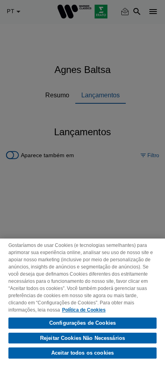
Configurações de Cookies (82, 323)
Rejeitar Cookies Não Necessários (82, 338)
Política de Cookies (84, 310)
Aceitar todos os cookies (82, 353)
